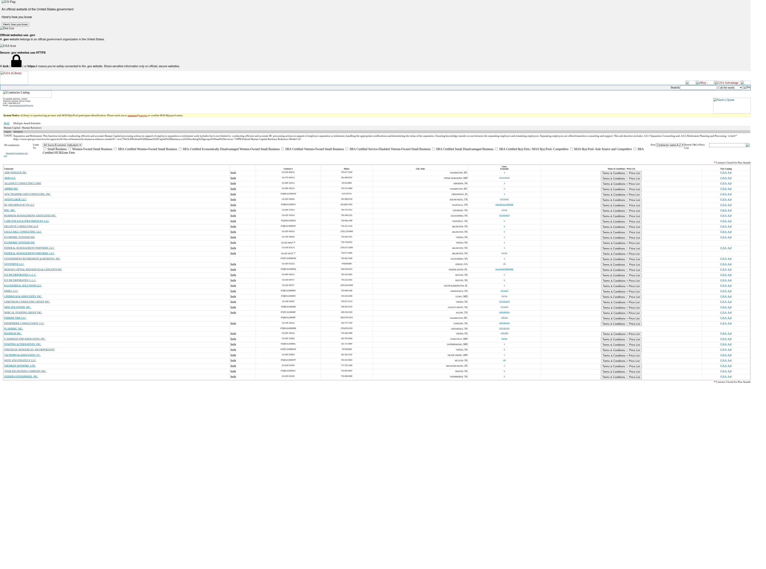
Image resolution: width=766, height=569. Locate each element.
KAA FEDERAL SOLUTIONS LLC (23, 285)
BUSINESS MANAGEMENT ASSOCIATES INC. (30, 215)
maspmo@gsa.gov (137, 115)
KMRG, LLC (11, 290)
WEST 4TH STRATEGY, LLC (20, 360)
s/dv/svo (504, 317)
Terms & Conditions (613, 173)
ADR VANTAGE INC (15, 172)
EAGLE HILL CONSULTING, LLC (23, 231)
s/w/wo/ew (504, 199)
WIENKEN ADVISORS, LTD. (20, 365)
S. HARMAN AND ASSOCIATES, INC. (25, 338)
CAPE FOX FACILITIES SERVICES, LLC (26, 221)
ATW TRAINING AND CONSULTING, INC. (27, 194)
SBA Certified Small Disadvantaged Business (464, 149)
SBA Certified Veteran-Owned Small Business (314, 149)
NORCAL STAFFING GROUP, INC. (23, 312)
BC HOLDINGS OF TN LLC (19, 204)
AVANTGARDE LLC (15, 199)
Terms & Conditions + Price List (621, 183)
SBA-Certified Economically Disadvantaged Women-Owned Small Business (231, 149)
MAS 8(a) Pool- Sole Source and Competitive (602, 149)
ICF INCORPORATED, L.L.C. (20, 274)
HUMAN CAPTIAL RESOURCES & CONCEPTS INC (33, 269)
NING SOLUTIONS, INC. (17, 307)
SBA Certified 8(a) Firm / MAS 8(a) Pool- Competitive (533, 149)
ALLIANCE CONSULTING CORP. (22, 183)
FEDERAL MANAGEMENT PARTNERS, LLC (29, 247)
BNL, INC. (10, 210)
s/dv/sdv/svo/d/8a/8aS (504, 204)
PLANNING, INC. (13, 328)
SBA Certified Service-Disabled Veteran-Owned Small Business (389, 149)
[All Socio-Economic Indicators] (347, 145)
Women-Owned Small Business (91, 149)
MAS (6, 123)
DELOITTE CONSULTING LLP (21, 226)
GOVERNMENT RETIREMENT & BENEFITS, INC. (32, 258)
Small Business (57, 149)
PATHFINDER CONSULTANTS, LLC (24, 323)
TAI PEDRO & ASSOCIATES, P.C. (22, 354)
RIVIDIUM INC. (13, 333)
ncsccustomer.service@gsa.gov (21, 105)
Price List (634, 173)
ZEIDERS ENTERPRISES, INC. (21, 376)
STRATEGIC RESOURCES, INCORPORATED (29, 349)
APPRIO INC (11, 188)
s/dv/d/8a (504, 333)
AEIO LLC (10, 177)
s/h (504, 264)
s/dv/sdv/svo (504, 312)
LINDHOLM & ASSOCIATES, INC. (23, 296)
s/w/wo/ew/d (504, 177)
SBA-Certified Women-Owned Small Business (147, 149)
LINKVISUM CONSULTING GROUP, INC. (27, 301)
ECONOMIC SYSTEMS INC (19, 237)
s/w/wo (504, 210)
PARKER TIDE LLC (15, 317)
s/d (504, 360)
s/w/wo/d (504, 290)
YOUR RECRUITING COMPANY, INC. (25, 371)
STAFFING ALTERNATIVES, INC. (22, 344)
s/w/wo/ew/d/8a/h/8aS (504, 269)
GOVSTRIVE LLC (14, 264)
